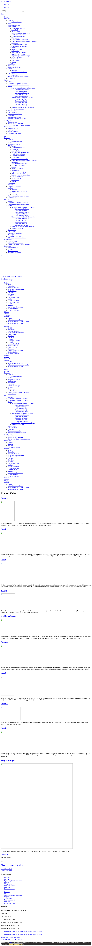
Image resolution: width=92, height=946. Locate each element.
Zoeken (3, 10)
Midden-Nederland (13, 300)
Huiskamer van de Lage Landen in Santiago (24, 41)
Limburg (10, 299)
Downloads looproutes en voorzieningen (23, 107)
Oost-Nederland (12, 304)
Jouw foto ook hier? (6, 869)
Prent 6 (4, 529)
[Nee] (23, 944)
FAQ (2, 14)
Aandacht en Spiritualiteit (19, 28)
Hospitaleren (15, 38)
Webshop (7, 315)
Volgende (4, 854)
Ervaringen (7, 127)
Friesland (10, 295)
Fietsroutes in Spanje (21, 104)
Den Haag (11, 294)
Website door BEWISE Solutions (10, 937)
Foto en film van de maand (15, 123)
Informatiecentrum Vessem (15, 323)
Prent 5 (4, 498)
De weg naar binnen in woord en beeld (19, 125)
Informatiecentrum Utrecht (15, 320)
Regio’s (6, 283)
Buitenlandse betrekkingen (19, 44)
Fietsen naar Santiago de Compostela (18, 85)
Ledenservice (15, 51)
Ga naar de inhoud (6, 1)
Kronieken (15, 75)
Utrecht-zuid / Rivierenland (15, 307)
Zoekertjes (11, 115)
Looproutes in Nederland (22, 89)
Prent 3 (4, 728)
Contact (6, 316)
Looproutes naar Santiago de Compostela (23, 88)
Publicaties (11, 65)
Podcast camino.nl (13, 131)
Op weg (6, 80)
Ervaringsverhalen (13, 128)
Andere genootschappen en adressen (18, 76)
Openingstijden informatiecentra (13, 881)
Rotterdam (11, 305)
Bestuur (10, 23)
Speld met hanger (9, 616)
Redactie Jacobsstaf (17, 57)
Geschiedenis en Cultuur (18, 35)
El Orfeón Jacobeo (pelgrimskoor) (21, 33)
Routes (10, 86)
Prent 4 (4, 642)
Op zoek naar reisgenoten (15, 114)
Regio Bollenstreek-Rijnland (16, 289)
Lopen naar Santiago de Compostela (18, 83)
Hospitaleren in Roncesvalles (20, 39)
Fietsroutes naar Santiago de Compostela (23, 97)
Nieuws (6, 312)
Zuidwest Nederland (13, 310)
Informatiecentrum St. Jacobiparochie (18, 321)
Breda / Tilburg (12, 291)
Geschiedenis (11, 73)
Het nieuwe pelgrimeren (18, 36)
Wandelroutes (15, 60)
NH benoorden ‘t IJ (13, 302)
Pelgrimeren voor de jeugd (19, 52)
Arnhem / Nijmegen (13, 287)
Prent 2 (4, 703)
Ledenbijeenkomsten (17, 49)
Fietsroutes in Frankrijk (21, 102)
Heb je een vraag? (9, 885)
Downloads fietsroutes (21, 106)
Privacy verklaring (9, 889)
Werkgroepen (12, 381)
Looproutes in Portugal (21, 96)
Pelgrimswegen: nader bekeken (17, 118)
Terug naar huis (12, 112)
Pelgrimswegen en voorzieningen (21, 55)
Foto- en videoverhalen (14, 133)
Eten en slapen (12, 110)
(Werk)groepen (12, 26)
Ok (10, 944)
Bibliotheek (15, 30)
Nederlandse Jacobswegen (19, 46)
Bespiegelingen (12, 122)
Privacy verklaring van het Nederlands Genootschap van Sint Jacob (23, 931)
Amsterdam (11, 286)
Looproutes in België (21, 91)
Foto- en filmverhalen (14, 447)
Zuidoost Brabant (13, 308)
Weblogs (10, 130)
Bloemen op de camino (14, 117)
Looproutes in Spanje (21, 94)
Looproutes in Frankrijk (22, 93)
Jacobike (14, 47)
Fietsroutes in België (21, 101)
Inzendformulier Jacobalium (19, 72)
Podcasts (10, 445)
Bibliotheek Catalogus (14, 67)
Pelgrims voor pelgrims (18, 54)
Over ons (7, 18)
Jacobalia (10, 68)
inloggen (6, 4)
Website (14, 62)
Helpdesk (7, 887)
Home (6, 17)
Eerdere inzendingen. (7, 870)
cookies (11, 942)
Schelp (4, 590)
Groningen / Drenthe (14, 297)
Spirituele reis (8, 120)
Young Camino (16, 31)
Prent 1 (4, 673)
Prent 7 (4, 560)
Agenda (6, 313)
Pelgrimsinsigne (8, 760)
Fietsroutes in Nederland (22, 99)
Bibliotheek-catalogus (14, 386)
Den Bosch (11, 292)
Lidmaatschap (12, 78)
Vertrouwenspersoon (14, 25)
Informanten (15, 43)
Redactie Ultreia (16, 59)
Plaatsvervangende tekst (12, 865)
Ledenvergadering (17, 22)
